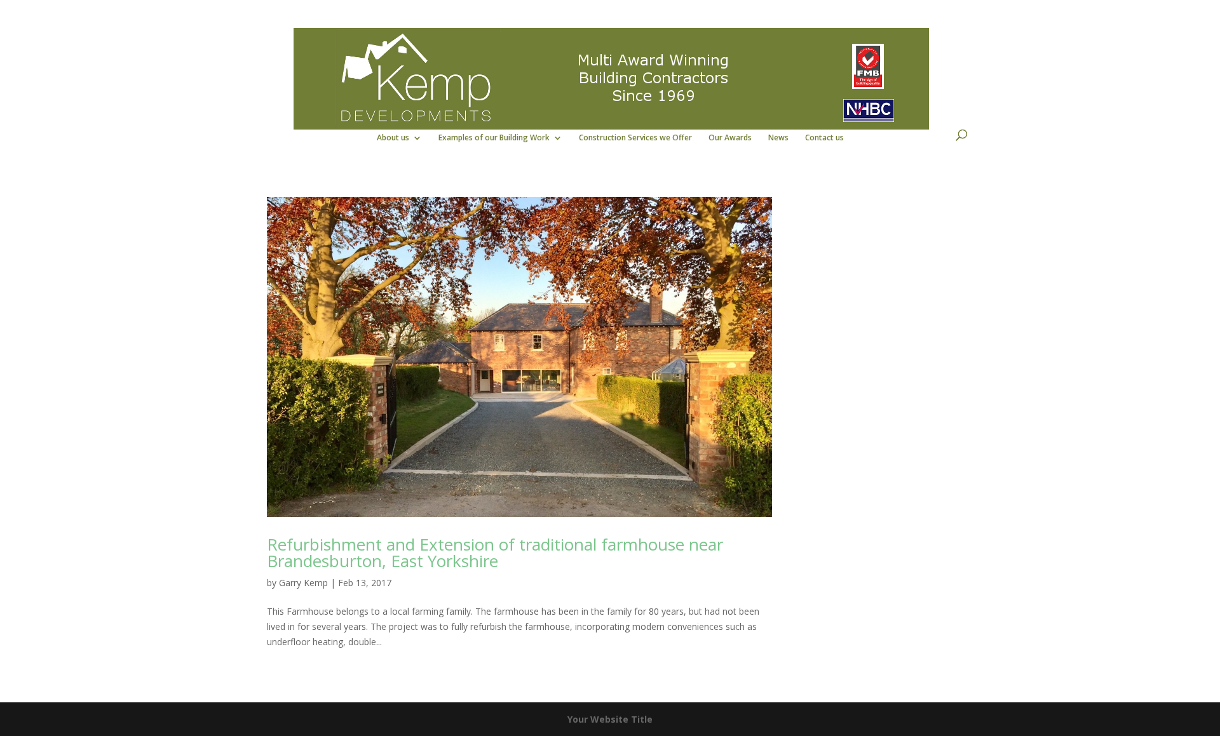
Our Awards (730, 138)
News (778, 138)
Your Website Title (610, 719)
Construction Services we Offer (635, 138)
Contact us (824, 138)
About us (393, 138)
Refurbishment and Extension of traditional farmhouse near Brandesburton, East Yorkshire (495, 552)
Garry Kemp (303, 583)
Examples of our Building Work (494, 138)
